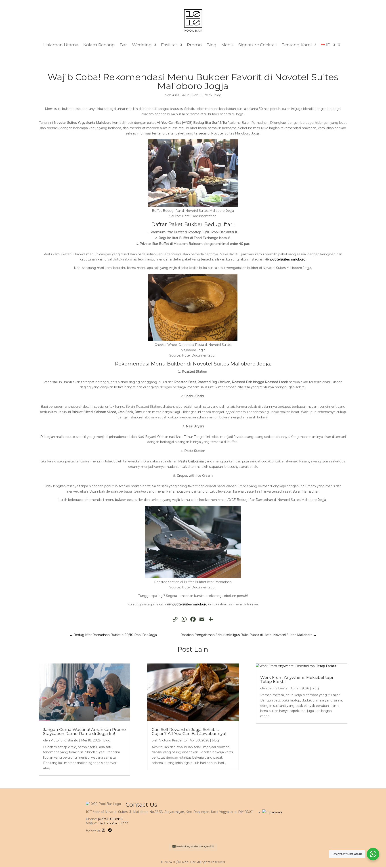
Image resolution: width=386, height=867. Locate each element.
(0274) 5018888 (110, 819)
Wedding (142, 44)
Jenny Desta (277, 688)
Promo (194, 44)
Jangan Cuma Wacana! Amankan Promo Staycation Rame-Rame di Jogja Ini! (84, 731)
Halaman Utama (60, 44)
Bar (123, 44)
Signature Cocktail (257, 44)
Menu (227, 44)
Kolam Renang (99, 44)
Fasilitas (169, 44)
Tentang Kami (297, 44)
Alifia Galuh (180, 95)
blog (217, 95)
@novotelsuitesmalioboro (285, 259)
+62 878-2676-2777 (113, 823)
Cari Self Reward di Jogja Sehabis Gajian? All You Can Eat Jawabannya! (189, 731)
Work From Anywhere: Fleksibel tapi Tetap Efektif (296, 679)
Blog (211, 44)
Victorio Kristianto (64, 740)
